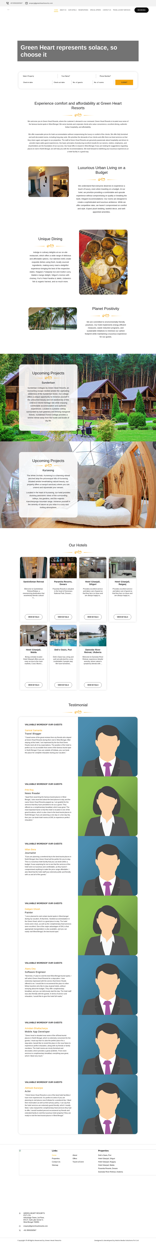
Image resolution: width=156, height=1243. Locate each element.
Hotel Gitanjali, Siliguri (106, 1158)
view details (33, 617)
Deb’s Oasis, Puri (104, 1155)
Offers (75, 1158)
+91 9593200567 (29, 1230)
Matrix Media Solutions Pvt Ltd (127, 1240)
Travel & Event (78, 1162)
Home (56, 10)
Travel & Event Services (121, 10)
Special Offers (95, 10)
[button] (141, 10)
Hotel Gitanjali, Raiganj (107, 1162)
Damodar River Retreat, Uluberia (110, 1172)
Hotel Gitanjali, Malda (106, 1165)
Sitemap (55, 1165)
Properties (56, 1158)
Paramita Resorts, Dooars (108, 1168)
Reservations (83, 10)
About (75, 1155)
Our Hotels (72, 10)
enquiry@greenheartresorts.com (35, 1226)
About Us (63, 10)
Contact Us (107, 10)
